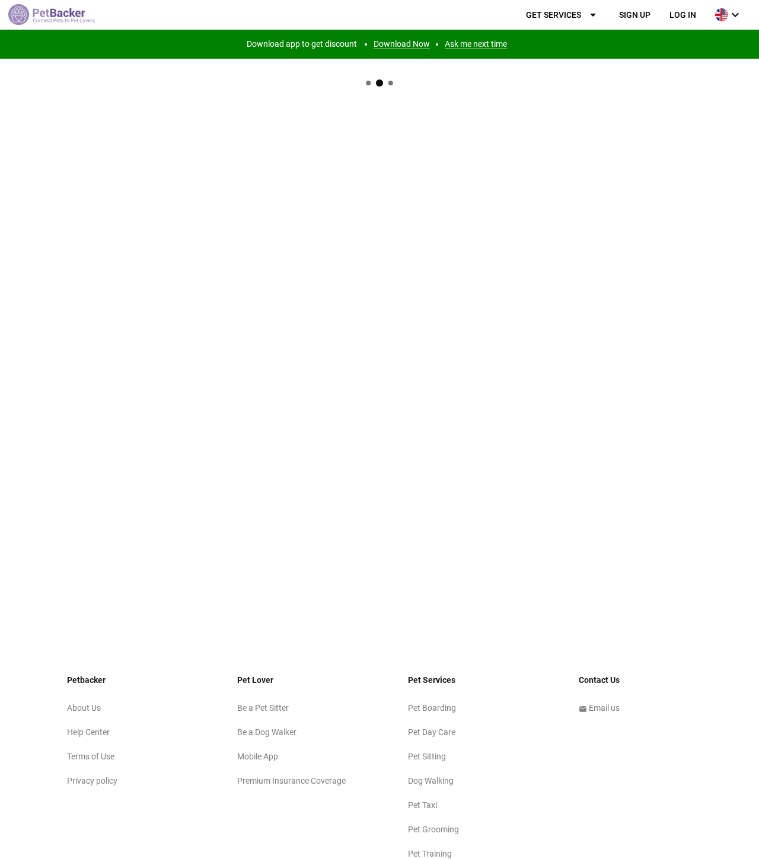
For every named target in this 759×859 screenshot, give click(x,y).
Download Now (402, 44)
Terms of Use (90, 756)
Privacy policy (92, 780)
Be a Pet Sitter (263, 708)
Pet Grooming (433, 829)
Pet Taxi (422, 805)
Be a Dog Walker (266, 732)
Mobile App (257, 756)
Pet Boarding (432, 708)
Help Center (88, 732)
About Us (84, 708)
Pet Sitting (427, 756)
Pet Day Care (431, 732)
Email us (599, 708)
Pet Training (430, 853)
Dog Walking (431, 780)
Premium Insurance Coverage (291, 780)
